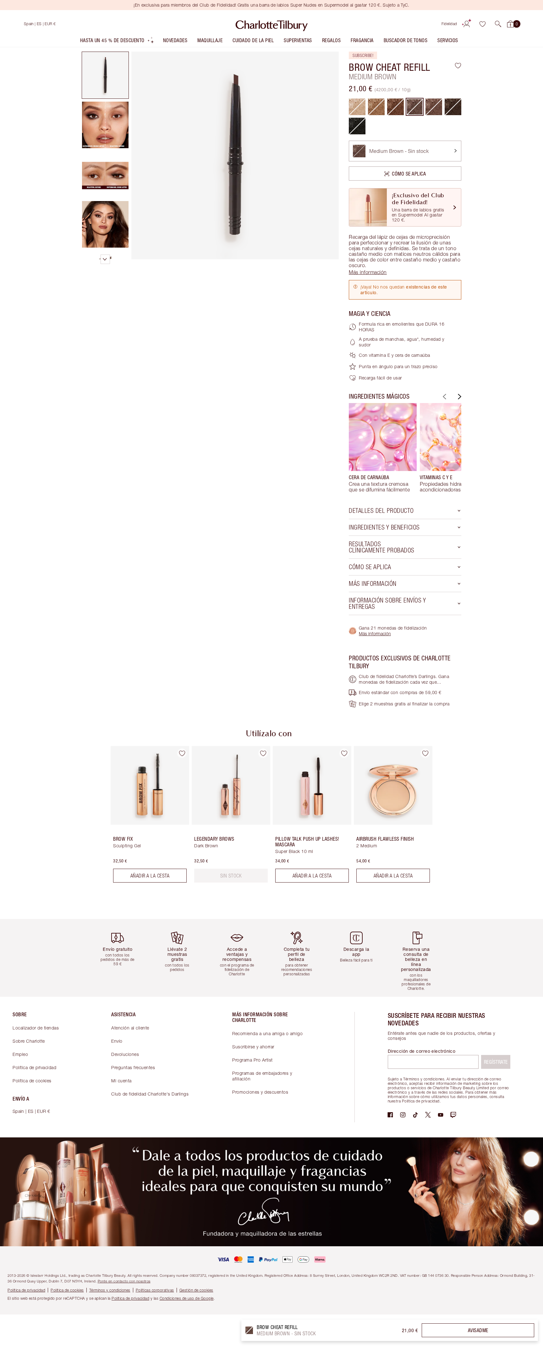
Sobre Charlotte (29, 1041)
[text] (231, 875)
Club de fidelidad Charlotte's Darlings (150, 1093)
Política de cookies (32, 1080)
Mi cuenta (121, 1080)
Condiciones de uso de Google (187, 1298)
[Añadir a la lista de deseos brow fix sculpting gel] (182, 753)
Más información (375, 633)
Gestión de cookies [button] (196, 1290)
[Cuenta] (466, 24)
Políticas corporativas (155, 1290)
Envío (117, 1041)
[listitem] (117, 41)
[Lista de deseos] (482, 23)
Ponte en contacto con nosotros (124, 1281)
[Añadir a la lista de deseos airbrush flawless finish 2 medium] (425, 753)
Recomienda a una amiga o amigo (267, 1033)
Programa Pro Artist (252, 1060)
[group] (383, 447)
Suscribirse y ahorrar (253, 1046)
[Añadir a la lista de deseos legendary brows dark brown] (263, 753)
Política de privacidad (34, 1067)
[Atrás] (443, 396)
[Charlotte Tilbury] (271, 23)
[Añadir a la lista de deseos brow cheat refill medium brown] (458, 65)
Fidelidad (449, 23)
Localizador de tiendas (36, 1027)
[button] (498, 23)
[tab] (105, 75)
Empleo (20, 1054)
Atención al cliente (130, 1027)
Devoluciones (125, 1054)
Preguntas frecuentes (133, 1067)
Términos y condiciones (109, 1290)
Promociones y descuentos (260, 1092)
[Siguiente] (458, 396)
